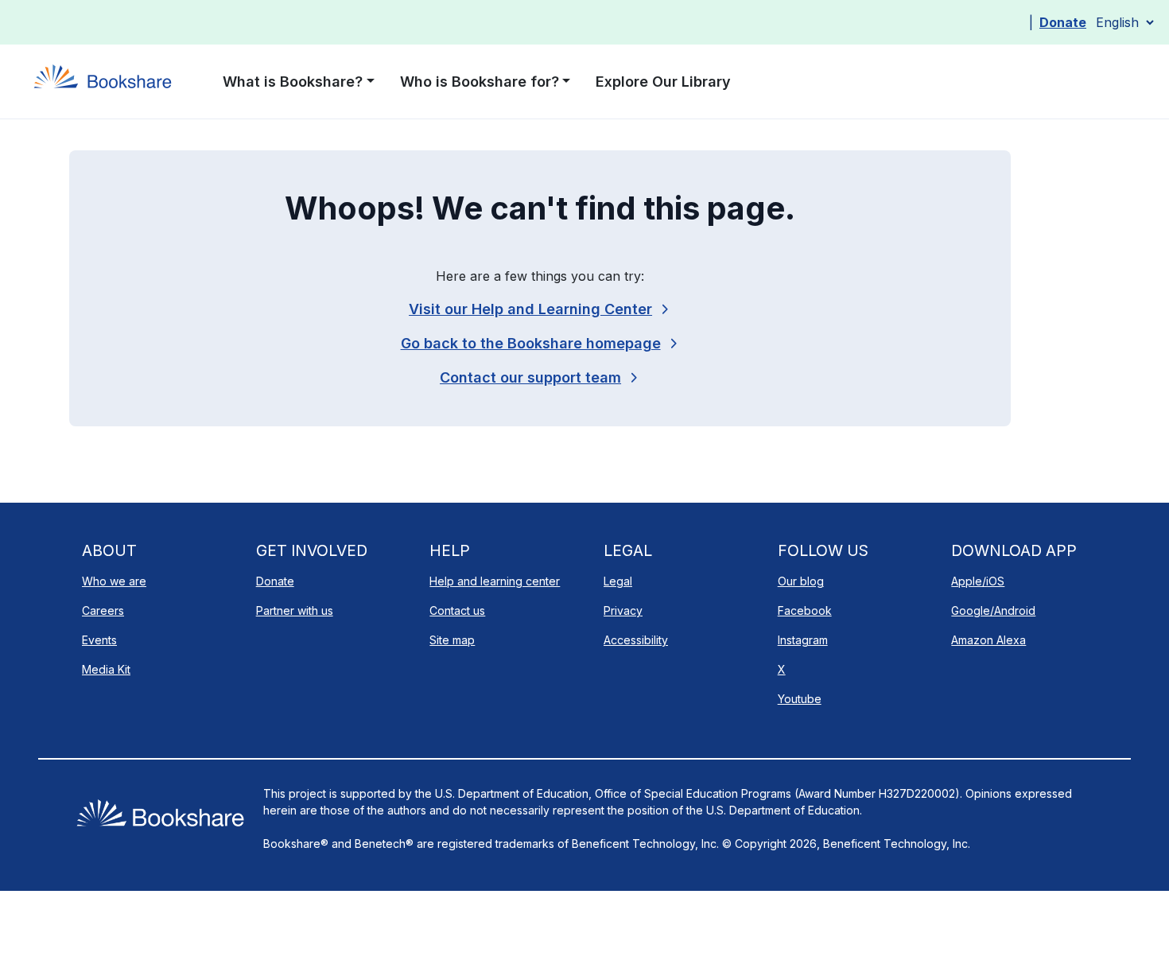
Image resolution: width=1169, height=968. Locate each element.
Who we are (114, 581)
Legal (618, 581)
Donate (1062, 22)
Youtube (799, 699)
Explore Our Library (663, 81)
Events (99, 640)
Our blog (801, 581)
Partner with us (294, 610)
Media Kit (106, 669)
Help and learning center (494, 581)
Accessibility (636, 640)
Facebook (805, 610)
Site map (452, 640)
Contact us (457, 610)
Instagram (803, 640)
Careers (103, 610)
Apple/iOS (977, 581)
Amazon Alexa (988, 640)
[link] (540, 377)
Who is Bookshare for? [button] (479, 81)
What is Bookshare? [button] (293, 81)
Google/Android (993, 610)
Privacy (623, 610)
